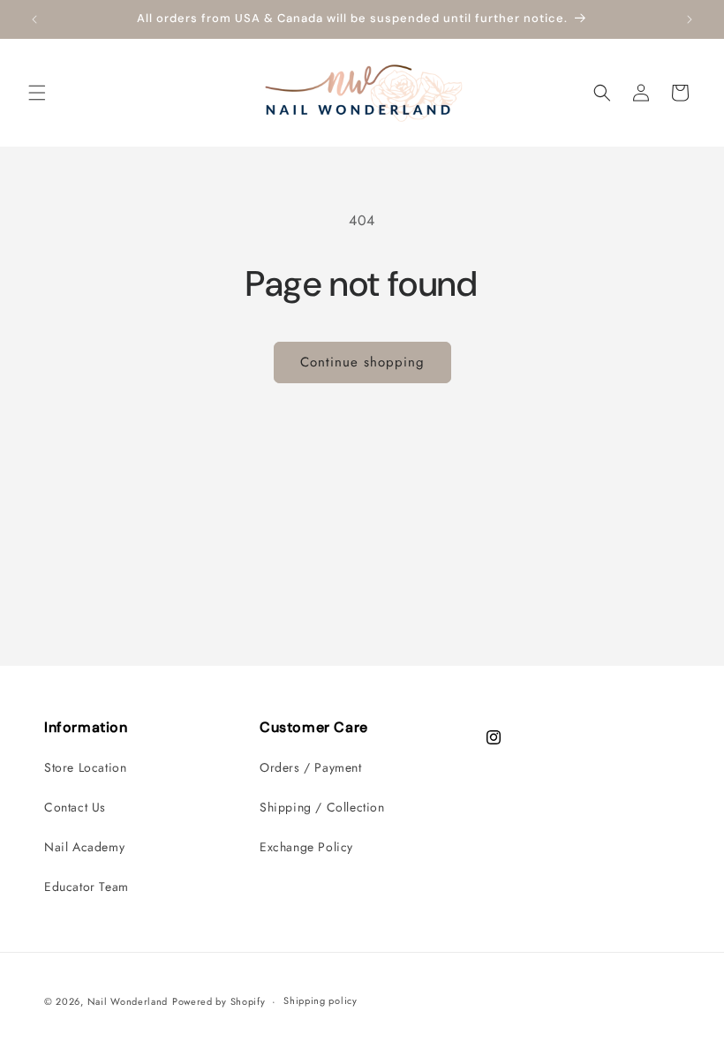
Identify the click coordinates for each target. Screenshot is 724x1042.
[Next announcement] (689, 19)
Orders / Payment (311, 767)
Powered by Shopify (219, 1001)
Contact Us (75, 807)
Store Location (85, 767)
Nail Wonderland (128, 1001)
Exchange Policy (306, 847)
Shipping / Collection (322, 807)
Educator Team (86, 886)
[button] (37, 92)
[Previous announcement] (34, 19)
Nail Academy (84, 847)
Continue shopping (362, 362)
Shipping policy (320, 1000)
